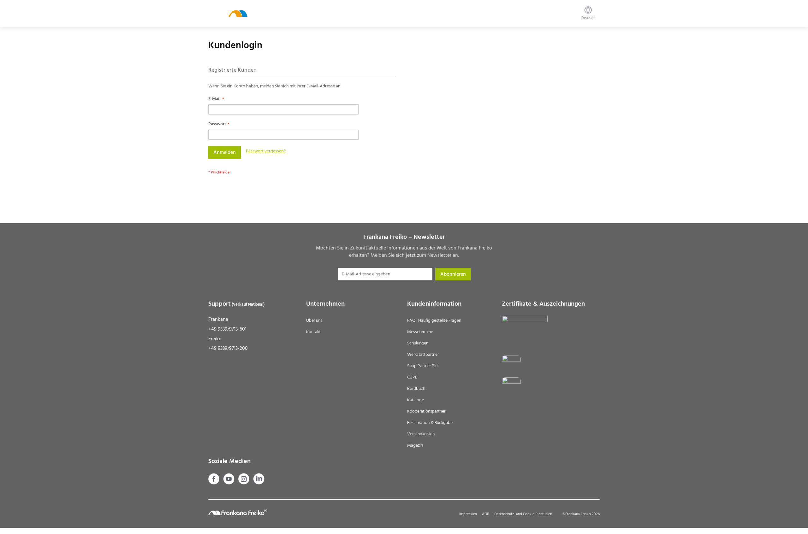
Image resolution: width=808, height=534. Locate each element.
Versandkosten (421, 434)
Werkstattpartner (423, 354)
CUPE (412, 377)
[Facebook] (214, 482)
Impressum (468, 514)
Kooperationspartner (426, 411)
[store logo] (238, 13)
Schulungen (417, 343)
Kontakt (313, 332)
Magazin (415, 445)
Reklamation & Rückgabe (430, 423)
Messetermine (420, 332)
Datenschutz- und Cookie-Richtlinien (523, 514)
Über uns (314, 320)
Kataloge (415, 400)
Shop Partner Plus (423, 366)
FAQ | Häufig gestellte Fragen (434, 320)
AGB (485, 514)
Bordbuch (416, 388)
